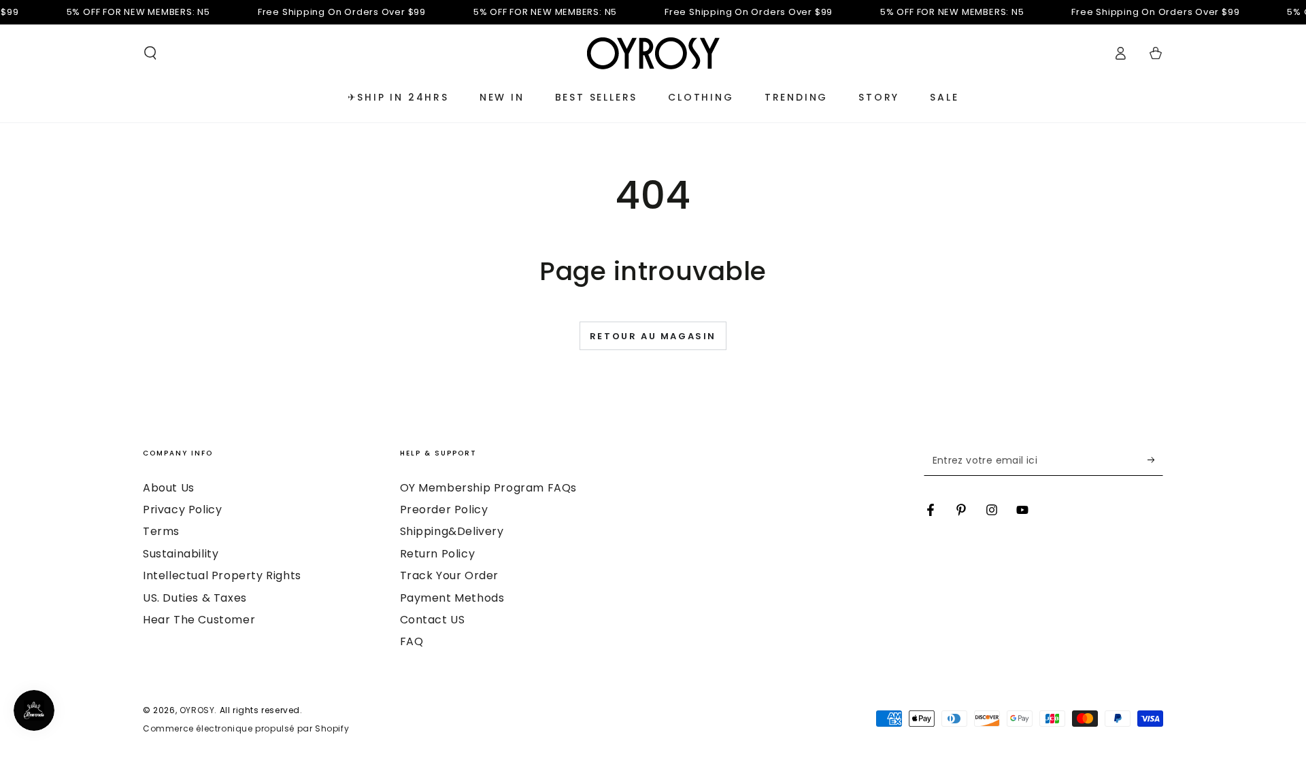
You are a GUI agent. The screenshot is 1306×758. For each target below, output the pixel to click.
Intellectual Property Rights (222, 575)
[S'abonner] (1155, 460)
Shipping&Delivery (452, 531)
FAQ (412, 641)
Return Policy (437, 554)
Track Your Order (449, 575)
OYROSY (197, 710)
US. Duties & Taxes (195, 598)
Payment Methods (452, 598)
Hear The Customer (199, 619)
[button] (150, 53)
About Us (169, 488)
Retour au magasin (653, 336)
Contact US (432, 619)
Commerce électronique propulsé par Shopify (246, 728)
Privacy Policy (182, 509)
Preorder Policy (444, 509)
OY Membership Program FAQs (488, 488)
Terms (161, 531)
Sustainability (180, 554)
